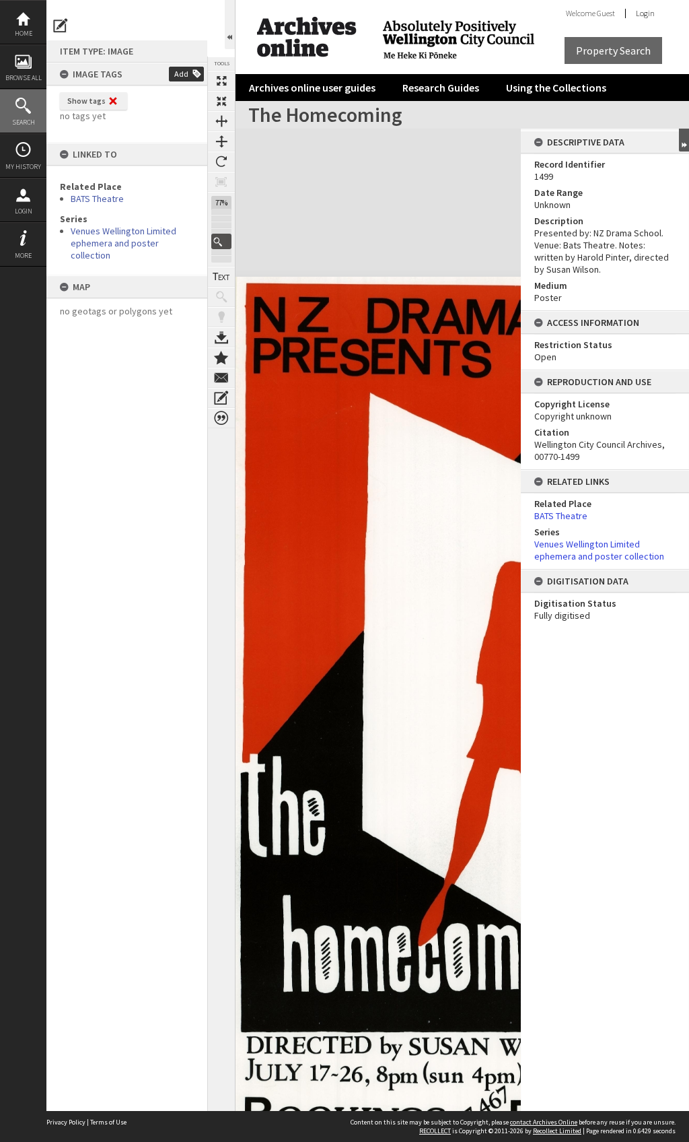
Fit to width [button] (221, 121)
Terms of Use (108, 1122)
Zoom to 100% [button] (221, 182)
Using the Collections (556, 87)
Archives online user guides (312, 87)
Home (23, 33)
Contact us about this (221, 378)
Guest (606, 13)
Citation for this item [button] (221, 418)
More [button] (23, 255)
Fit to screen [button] (221, 101)
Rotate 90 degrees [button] (221, 162)
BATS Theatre (97, 199)
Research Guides (440, 87)
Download (221, 337)
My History (23, 166)
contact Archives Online (543, 1122)
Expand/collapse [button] (684, 140)
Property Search (613, 50)
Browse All (23, 77)
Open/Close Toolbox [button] (230, 24)
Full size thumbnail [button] (221, 81)
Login (23, 211)
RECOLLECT (435, 1131)
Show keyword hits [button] (221, 297)
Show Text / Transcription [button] (221, 277)
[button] (221, 241)
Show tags (86, 101)
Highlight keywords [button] (221, 317)
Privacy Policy (65, 1122)
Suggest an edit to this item (60, 25)
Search (23, 122)
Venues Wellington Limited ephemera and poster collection (123, 243)
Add (181, 74)
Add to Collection (221, 357)
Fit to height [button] (221, 141)
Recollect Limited (557, 1131)
